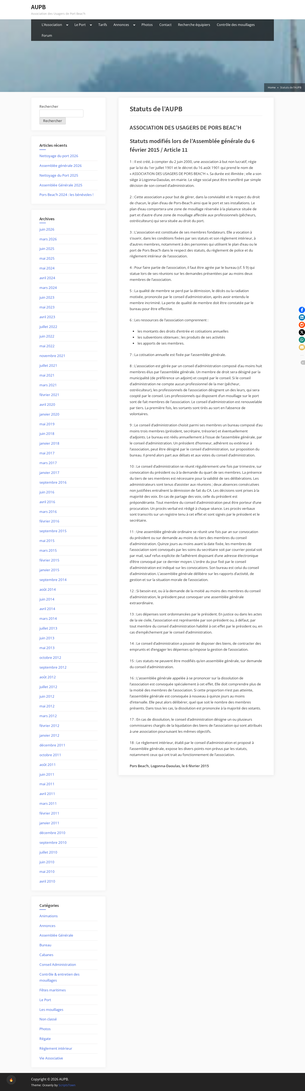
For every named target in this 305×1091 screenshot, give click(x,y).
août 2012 (47, 677)
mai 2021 (47, 375)
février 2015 (49, 560)
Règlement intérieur (55, 1048)
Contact (165, 24)
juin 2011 (46, 774)
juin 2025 (46, 248)
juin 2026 (46, 229)
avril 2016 (47, 501)
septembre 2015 (53, 530)
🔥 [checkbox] (11, 1080)
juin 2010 (46, 862)
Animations (48, 916)
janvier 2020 (49, 414)
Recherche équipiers (194, 24)
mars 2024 (48, 287)
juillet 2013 (48, 628)
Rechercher (48, 106)
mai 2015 (47, 540)
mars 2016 (48, 511)
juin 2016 (46, 492)
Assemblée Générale (56, 935)
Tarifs (102, 24)
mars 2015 (48, 550)
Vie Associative (51, 1058)
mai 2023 (47, 307)
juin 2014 (46, 599)
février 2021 (49, 394)
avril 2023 (47, 316)
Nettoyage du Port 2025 (58, 175)
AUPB (38, 7)
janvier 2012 (49, 735)
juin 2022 (46, 336)
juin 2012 (46, 696)
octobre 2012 (50, 657)
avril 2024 (47, 277)
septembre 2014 (53, 579)
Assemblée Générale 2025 (60, 185)
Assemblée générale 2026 (60, 165)
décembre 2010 (52, 832)
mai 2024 (47, 268)
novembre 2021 (52, 355)
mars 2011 (48, 803)
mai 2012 (47, 706)
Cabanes (46, 954)
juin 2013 (46, 638)
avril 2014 (47, 608)
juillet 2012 (48, 686)
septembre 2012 (53, 667)
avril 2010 (47, 881)
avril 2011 (47, 793)
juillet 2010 (48, 852)
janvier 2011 (49, 823)
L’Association (52, 24)
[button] (302, 310)
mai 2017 (47, 453)
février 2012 (49, 725)
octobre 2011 (50, 754)
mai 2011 (47, 784)
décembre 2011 (52, 745)
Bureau (45, 945)
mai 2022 (47, 346)
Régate (45, 1038)
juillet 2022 (48, 326)
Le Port (80, 24)
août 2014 (47, 589)
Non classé (48, 1019)
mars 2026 (48, 239)
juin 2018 (46, 433)
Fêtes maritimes (52, 990)
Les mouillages (51, 1009)
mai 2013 (47, 647)
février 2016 (49, 521)
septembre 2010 (53, 842)
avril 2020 (47, 404)
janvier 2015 (49, 570)
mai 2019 (47, 424)
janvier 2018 (49, 443)
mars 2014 (48, 618)
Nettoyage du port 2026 (58, 155)
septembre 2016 (53, 482)
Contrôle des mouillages (236, 24)
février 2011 (49, 813)
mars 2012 (48, 715)
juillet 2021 (48, 365)
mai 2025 (47, 258)
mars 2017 (48, 462)
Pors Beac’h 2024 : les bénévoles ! (66, 194)
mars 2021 (48, 385)
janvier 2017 (49, 472)
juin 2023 (46, 297)
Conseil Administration (57, 964)
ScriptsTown (67, 1085)
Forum (47, 35)
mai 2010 (47, 871)
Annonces (121, 24)
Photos (147, 24)
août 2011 (47, 764)
